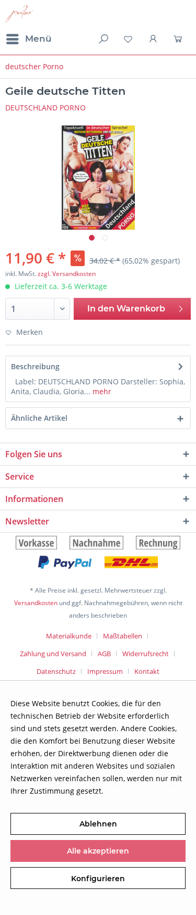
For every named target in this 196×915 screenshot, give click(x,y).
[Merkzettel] (128, 39)
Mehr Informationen (141, 791)
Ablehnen (98, 824)
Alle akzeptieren (98, 851)
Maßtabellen (122, 636)
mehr (100, 391)
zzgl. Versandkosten (67, 273)
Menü (38, 38)
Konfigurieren (98, 878)
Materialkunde (68, 636)
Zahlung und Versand (53, 653)
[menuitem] (28, 39)
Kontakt (146, 671)
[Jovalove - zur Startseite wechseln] (19, 14)
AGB (104, 653)
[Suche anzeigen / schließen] (102, 39)
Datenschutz (56, 671)
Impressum (105, 671)
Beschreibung (35, 366)
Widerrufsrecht (145, 653)
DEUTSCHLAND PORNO (45, 107)
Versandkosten (35, 602)
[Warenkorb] (179, 39)
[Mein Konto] (153, 39)
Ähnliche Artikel (39, 418)
